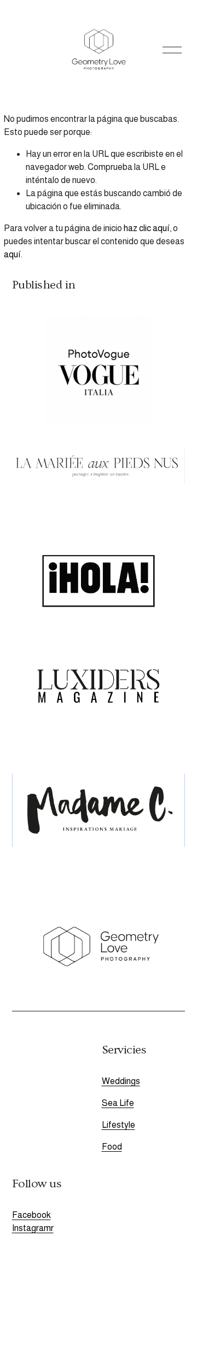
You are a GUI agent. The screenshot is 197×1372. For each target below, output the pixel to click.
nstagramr (34, 1228)
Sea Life (118, 1103)
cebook (36, 1215)
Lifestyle (118, 1124)
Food (112, 1146)
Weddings (121, 1081)
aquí (12, 254)
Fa (17, 1215)
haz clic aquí (147, 228)
